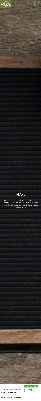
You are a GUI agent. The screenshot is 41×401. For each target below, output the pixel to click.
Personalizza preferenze (31, 390)
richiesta (34, 4)
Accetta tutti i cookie (31, 386)
